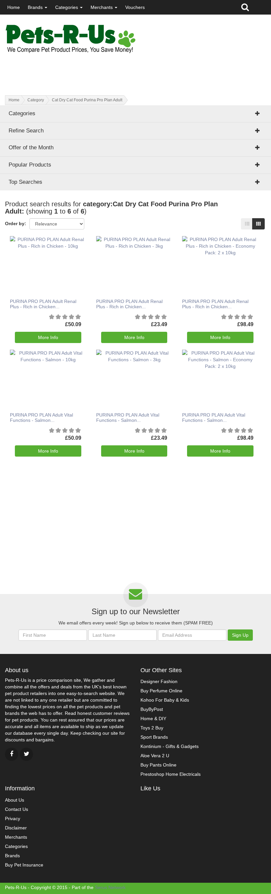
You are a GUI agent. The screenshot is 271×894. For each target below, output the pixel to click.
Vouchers (135, 7)
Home (13, 7)
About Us (14, 800)
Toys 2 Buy (151, 727)
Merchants (102, 7)
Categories (67, 7)
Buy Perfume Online (161, 690)
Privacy (12, 818)
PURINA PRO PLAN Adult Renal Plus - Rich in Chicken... (43, 304)
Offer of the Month (31, 147)
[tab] (135, 147)
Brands (36, 7)
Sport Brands (154, 737)
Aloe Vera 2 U (154, 755)
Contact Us (16, 809)
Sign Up (240, 635)
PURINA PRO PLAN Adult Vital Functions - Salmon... (41, 417)
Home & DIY (153, 718)
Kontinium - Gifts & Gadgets (169, 746)
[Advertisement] (82, 68)
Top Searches (25, 182)
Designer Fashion (158, 681)
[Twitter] (26, 754)
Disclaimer (16, 827)
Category (35, 100)
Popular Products (30, 165)
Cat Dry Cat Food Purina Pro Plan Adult (87, 100)
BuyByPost (151, 709)
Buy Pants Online (158, 765)
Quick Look (46, 255)
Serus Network (110, 887)
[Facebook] (11, 754)
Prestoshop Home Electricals (170, 774)
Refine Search (26, 130)
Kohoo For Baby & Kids (164, 700)
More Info (48, 337)
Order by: (15, 223)
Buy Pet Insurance (24, 865)
